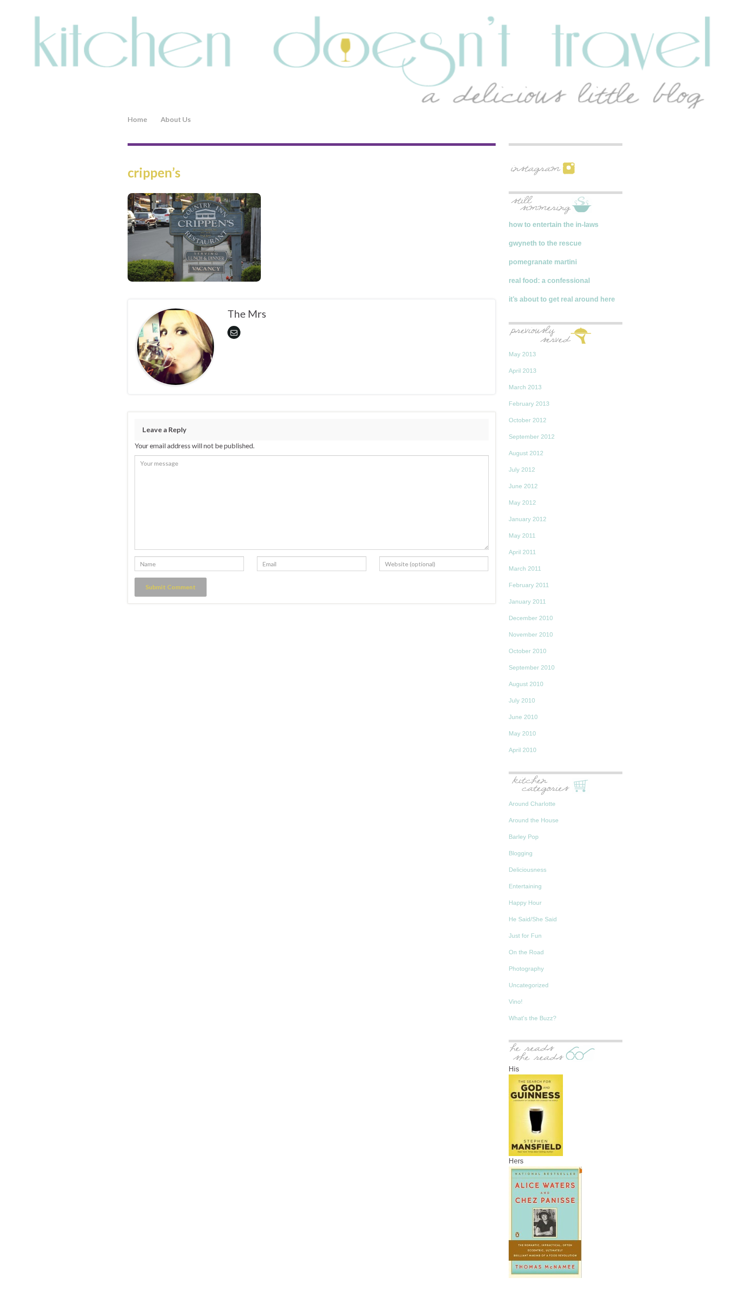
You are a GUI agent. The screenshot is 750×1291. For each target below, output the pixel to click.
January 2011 (527, 601)
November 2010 (531, 634)
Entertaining (525, 886)
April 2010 (522, 749)
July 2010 (522, 700)
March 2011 (525, 568)
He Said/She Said (533, 919)
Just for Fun (525, 935)
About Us (176, 119)
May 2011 (522, 535)
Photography (526, 968)
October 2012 (527, 420)
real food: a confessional (549, 280)
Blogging (521, 853)
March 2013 (525, 387)
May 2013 (522, 354)
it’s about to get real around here (562, 299)
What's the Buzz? (532, 1018)
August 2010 (526, 683)
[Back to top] (730, 1271)
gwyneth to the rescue (545, 243)
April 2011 (522, 552)
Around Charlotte (532, 803)
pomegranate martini (543, 262)
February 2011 (529, 584)
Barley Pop (524, 836)
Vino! (516, 1001)
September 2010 (532, 667)
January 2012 (527, 519)
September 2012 (532, 436)
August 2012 (526, 453)
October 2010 (527, 650)
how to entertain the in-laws (554, 224)
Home (137, 119)
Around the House (534, 820)
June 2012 (523, 486)
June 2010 (523, 716)
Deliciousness (527, 869)
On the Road (526, 952)
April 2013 (522, 370)
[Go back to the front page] (375, 60)
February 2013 (529, 403)
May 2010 (522, 733)
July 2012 (522, 469)
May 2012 (522, 502)
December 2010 (531, 617)
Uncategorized (529, 985)
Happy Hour (525, 902)
